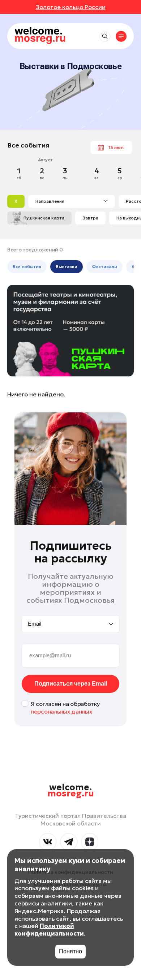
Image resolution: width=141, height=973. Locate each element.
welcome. (70, 790)
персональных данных (61, 711)
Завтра (90, 218)
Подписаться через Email (70, 684)
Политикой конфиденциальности (49, 929)
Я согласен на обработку (65, 707)
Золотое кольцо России (71, 7)
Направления (49, 201)
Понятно (70, 951)
